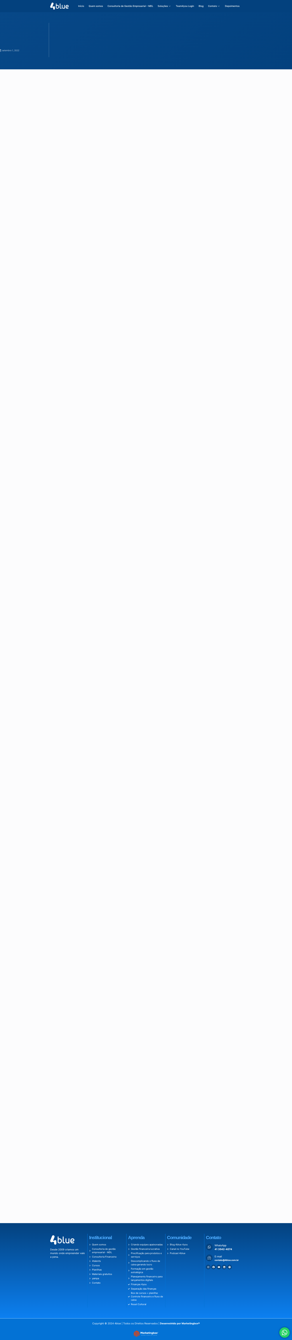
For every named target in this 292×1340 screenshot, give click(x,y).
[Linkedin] (224, 1267)
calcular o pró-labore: (99, 634)
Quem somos (96, 6)
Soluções (163, 6)
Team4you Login (185, 6)
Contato (212, 6)
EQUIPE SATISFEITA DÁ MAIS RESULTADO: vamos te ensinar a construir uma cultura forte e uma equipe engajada (220, 192)
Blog (201, 6)
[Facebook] (213, 1267)
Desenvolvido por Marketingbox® (180, 1323)
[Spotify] (229, 1267)
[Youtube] (219, 1267)
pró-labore (103, 396)
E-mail (218, 1256)
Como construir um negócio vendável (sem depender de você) (220, 105)
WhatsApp (220, 1245)
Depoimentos (232, 6)
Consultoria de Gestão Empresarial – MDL (130, 6)
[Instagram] (208, 1267)
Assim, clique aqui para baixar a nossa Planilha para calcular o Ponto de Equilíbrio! (102, 673)
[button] (70, 1196)
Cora (115, 528)
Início (81, 6)
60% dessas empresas (76, 160)
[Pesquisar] (233, 87)
